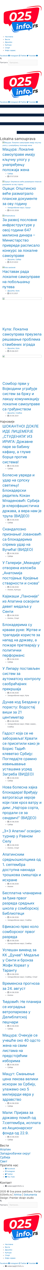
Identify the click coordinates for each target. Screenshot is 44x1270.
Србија (10, 174)
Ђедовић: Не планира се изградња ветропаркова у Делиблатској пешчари (21, 1011)
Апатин (5, 1149)
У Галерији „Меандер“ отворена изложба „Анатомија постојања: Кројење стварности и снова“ (21, 572)
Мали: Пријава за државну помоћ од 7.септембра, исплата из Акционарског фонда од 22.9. (21, 1122)
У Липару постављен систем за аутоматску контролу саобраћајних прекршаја (21, 678)
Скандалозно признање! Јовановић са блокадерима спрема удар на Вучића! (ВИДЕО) (21, 539)
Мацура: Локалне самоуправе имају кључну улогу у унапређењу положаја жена (18, 159)
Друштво (11, 259)
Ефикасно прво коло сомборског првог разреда (20, 931)
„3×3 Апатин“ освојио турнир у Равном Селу (21, 836)
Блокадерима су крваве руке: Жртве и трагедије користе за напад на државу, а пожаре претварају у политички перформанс (21, 639)
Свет (3, 1161)
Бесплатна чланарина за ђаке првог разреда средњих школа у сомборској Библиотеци (21, 903)
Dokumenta (30, 1194)
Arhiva (17, 1194)
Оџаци (27, 208)
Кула (17, 291)
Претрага (4, 63)
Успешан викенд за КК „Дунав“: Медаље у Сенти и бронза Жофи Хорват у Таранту (20, 960)
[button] (22, 58)
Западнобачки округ (15, 208)
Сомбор (19, 413)
